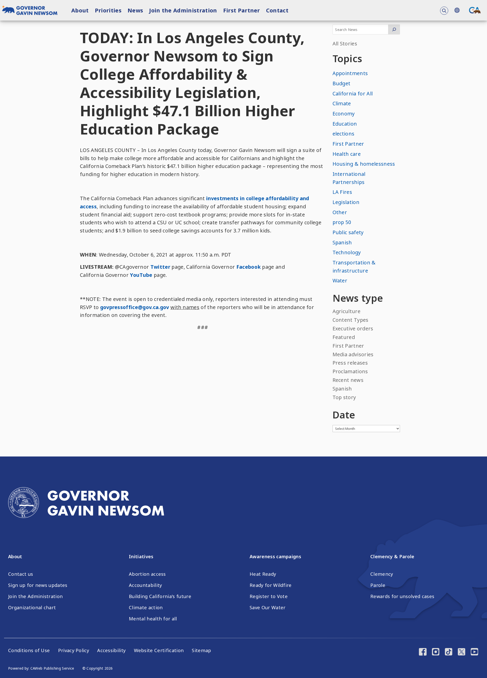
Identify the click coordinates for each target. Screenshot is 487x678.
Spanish (342, 242)
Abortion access (147, 574)
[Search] (394, 29)
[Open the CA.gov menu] (475, 10)
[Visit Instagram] (435, 652)
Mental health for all (153, 619)
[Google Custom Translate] (457, 10)
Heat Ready (263, 574)
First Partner (241, 10)
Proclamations (350, 371)
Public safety (348, 232)
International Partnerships (349, 178)
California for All (353, 93)
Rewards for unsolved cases (402, 596)
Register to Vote (269, 596)
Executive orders (353, 328)
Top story (344, 397)
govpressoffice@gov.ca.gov (134, 307)
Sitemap (201, 650)
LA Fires (342, 192)
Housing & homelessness (364, 163)
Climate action (146, 607)
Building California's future (160, 596)
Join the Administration (183, 10)
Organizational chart (32, 607)
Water (340, 280)
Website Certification (159, 650)
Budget (342, 83)
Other (340, 212)
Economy (344, 113)
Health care (347, 153)
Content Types (351, 319)
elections (344, 133)
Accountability (145, 585)
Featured (344, 337)
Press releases (350, 362)
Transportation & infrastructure (354, 266)
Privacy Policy (73, 650)
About (80, 10)
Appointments (350, 73)
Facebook (248, 266)
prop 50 (342, 222)
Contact (277, 10)
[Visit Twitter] (461, 652)
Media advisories (353, 354)
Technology (347, 252)
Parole (377, 585)
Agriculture (347, 311)
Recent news (348, 380)
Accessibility (111, 650)
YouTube (141, 275)
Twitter (160, 266)
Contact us (20, 574)
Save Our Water (267, 607)
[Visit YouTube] (474, 652)
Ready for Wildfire (271, 585)
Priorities (108, 10)
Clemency (381, 574)
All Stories (345, 43)
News (135, 10)
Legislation (346, 202)
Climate (342, 103)
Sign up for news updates (37, 585)
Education (345, 123)
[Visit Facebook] (422, 652)
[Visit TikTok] (448, 652)
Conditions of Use (29, 650)
